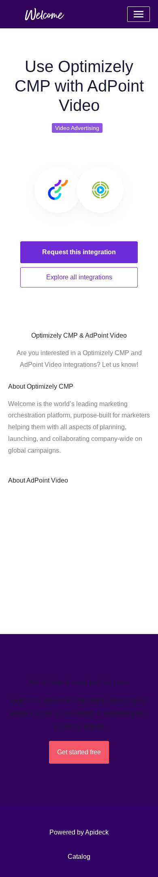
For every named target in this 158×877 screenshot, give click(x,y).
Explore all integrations (79, 277)
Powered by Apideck (79, 832)
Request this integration (79, 252)
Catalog (79, 856)
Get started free (79, 752)
